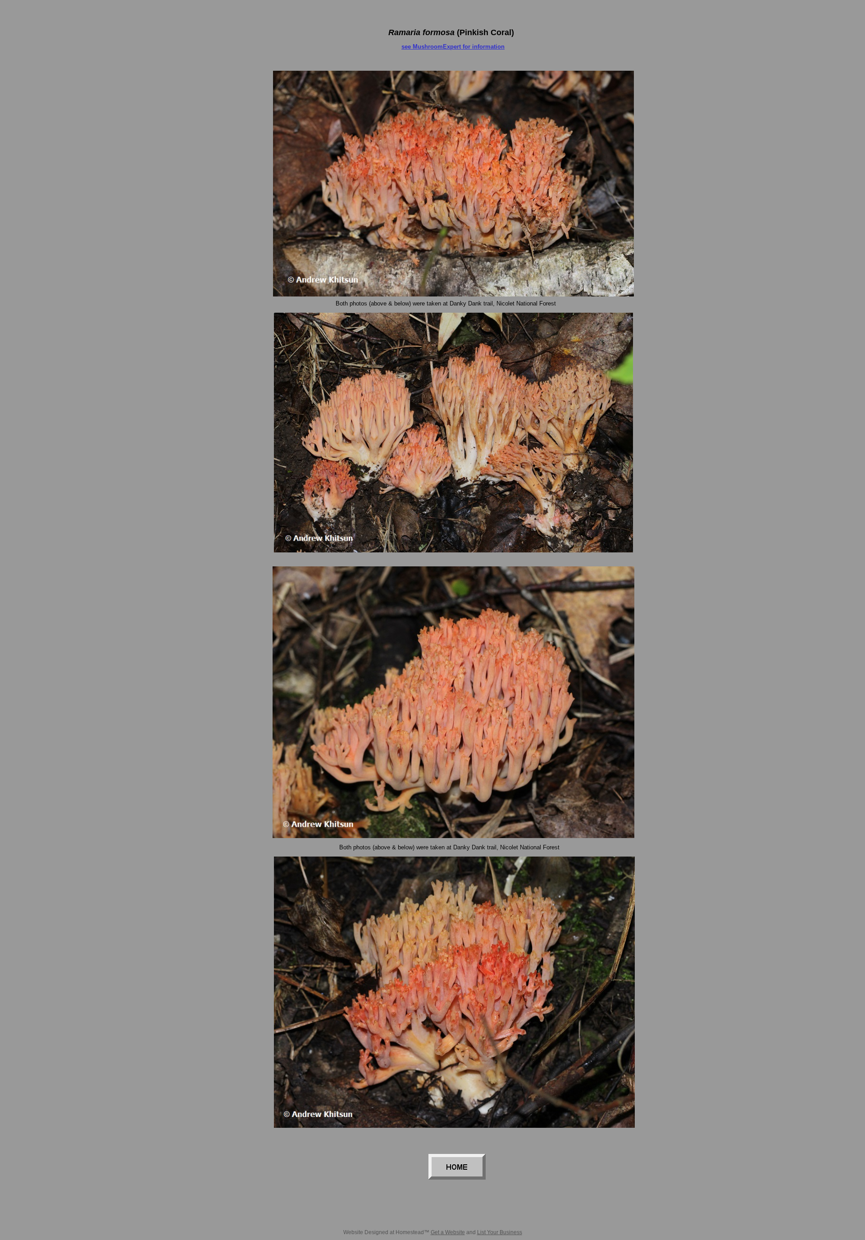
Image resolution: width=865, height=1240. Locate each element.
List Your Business (499, 1232)
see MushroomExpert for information (453, 46)
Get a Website (448, 1232)
